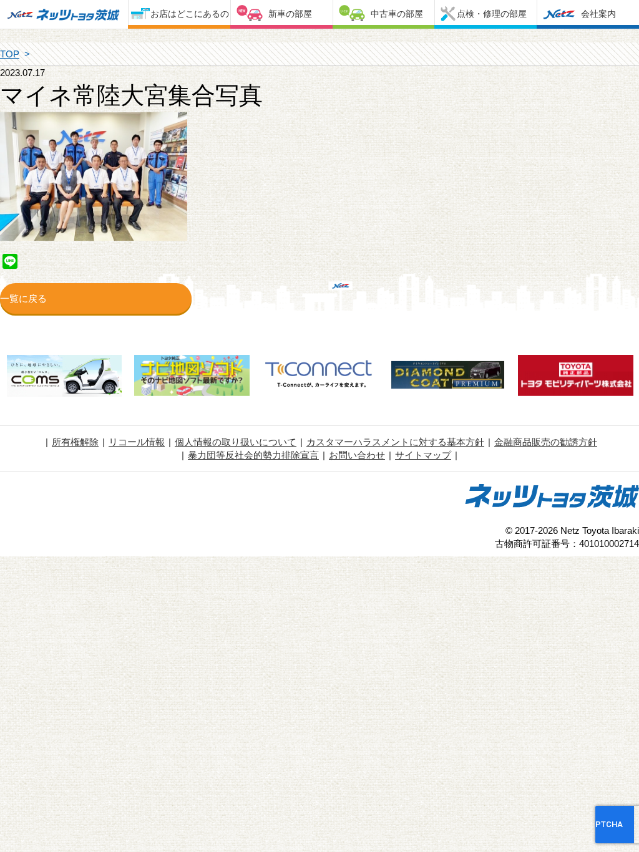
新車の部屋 (290, 14)
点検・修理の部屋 (492, 14)
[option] (64, 377)
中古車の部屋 (397, 14)
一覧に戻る (23, 298)
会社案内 (598, 14)
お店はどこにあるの (189, 14)
